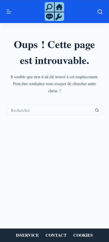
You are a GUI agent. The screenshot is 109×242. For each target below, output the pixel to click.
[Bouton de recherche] (97, 110)
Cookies (83, 235)
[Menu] (9, 11)
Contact (56, 235)
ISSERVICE (27, 235)
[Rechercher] (100, 11)
